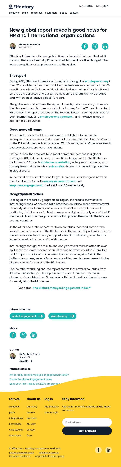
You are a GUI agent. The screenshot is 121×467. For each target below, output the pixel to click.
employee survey (96, 81)
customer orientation (55, 162)
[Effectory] (21, 7)
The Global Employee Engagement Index (62, 288)
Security (31, 423)
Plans (25, 13)
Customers (51, 13)
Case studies (16, 429)
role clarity (56, 166)
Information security (49, 452)
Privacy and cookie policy (21, 452)
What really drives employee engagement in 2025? (39, 374)
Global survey (59, 316)
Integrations (16, 418)
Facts (29, 435)
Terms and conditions (19, 456)
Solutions (14, 13)
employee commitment (59, 181)
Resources (36, 13)
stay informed (87, 431)
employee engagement (56, 116)
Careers (31, 412)
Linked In (105, 46)
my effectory (86, 5)
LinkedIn (24, 361)
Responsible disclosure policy (49, 456)
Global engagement (24, 316)
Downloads (15, 435)
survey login (102, 5)
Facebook (84, 46)
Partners (32, 418)
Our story (32, 406)
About (63, 13)
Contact (74, 13)
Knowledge (15, 423)
